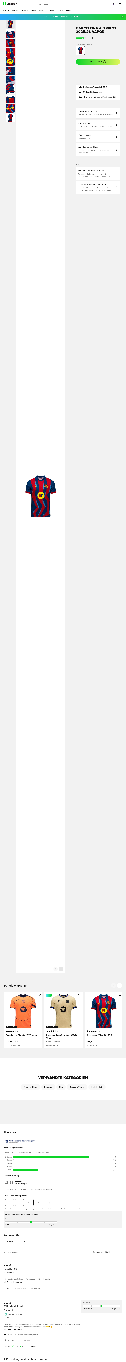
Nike (61, 1087)
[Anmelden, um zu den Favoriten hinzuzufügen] (39, 995)
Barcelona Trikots (30, 1087)
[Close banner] (122, 16)
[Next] (119, 985)
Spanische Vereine (77, 1087)
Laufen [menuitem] (33, 10)
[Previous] (113, 985)
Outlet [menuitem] (68, 10)
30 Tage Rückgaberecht (92, 92)
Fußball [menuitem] (6, 10)
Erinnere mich (96, 62)
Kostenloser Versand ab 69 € (95, 87)
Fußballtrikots (97, 1087)
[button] (10, 33)
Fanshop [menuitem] (15, 10)
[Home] (10, 3)
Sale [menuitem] (61, 10)
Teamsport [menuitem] (53, 10)
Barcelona (48, 1087)
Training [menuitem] (24, 10)
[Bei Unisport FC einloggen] (114, 4)
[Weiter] (61, 969)
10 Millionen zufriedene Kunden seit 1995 (100, 97)
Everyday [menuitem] (42, 10)
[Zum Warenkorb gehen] (120, 4)
